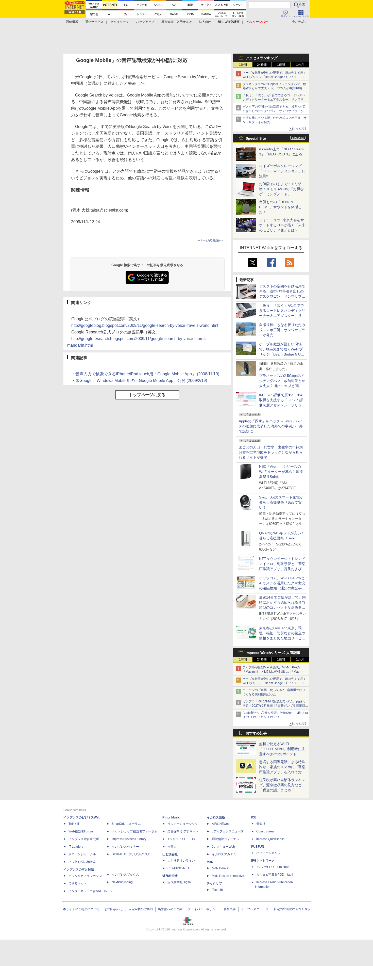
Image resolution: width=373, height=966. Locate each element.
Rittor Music (171, 817)
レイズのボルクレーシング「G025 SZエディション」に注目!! (282, 171)
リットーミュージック (182, 824)
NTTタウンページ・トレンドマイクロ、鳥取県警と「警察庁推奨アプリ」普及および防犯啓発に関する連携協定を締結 (282, 569)
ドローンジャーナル (82, 854)
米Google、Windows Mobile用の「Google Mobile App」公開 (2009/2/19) (141, 380)
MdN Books (220, 868)
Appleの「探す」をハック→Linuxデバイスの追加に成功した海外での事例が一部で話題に (271, 426)
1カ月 (300, 65)
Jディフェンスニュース (228, 831)
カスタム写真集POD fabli (274, 874)
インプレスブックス (125, 874)
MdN (210, 862)
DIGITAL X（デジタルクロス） (132, 854)
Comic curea (265, 831)
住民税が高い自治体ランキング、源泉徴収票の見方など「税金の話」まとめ (282, 785)
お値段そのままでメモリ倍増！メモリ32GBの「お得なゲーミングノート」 (281, 189)
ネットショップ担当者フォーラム (134, 831)
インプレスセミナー (125, 846)
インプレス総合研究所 (84, 839)
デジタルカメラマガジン (85, 876)
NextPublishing (122, 882)
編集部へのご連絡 (170, 909)
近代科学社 (170, 876)
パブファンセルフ (268, 853)
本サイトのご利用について (81, 909)
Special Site (256, 138)
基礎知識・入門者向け (176, 22)
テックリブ (214, 883)
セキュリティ (120, 22)
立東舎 (172, 846)
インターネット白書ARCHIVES (90, 891)
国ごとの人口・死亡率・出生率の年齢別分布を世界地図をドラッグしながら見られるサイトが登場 (271, 452)
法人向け (205, 22)
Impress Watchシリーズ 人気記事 (273, 653)
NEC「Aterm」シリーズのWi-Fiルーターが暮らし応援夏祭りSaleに (281, 471)
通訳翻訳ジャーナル (225, 839)
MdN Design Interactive (228, 876)
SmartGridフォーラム (126, 824)
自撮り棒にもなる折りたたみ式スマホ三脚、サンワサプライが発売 (282, 330)
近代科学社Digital (179, 882)
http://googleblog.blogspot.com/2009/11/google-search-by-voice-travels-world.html (144, 325)
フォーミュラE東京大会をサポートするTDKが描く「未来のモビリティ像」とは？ (282, 225)
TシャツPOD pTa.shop (273, 867)
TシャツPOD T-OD (181, 839)
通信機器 (72, 22)
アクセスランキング (262, 58)
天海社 (260, 824)
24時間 (262, 65)
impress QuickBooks (270, 839)
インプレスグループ (254, 909)
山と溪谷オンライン (181, 860)
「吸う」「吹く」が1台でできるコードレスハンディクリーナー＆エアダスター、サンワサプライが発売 (275, 99)
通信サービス (94, 22)
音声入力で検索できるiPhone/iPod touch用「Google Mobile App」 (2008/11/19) (147, 374)
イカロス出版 (216, 817)
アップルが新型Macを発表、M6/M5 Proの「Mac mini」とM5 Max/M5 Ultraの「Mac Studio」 (271, 672)
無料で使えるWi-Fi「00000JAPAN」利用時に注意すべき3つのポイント (282, 749)
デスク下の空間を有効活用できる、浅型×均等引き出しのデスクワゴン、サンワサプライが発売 (275, 111)
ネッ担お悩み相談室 (82, 862)
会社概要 (230, 909)
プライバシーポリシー (203, 909)
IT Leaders (76, 846)
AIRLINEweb (221, 824)
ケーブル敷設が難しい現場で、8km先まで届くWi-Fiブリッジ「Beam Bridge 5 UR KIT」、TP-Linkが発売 (275, 77)
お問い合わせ (114, 909)
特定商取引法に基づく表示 (292, 909)
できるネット (78, 883)
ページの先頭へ (210, 240)
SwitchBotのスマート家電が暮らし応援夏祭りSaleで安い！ (281, 502)
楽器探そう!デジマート (183, 831)
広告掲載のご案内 (140, 909)
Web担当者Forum (81, 831)
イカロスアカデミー (225, 854)
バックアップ (145, 22)
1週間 (281, 65)
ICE (253, 817)
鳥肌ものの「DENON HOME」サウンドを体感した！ (280, 207)
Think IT (74, 824)
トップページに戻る (147, 395)
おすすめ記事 (256, 733)
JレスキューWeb (223, 846)
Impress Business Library (129, 839)
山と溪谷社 (170, 854)
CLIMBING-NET (178, 868)
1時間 (243, 65)
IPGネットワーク (263, 860)
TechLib (217, 890)
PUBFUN (257, 846)
